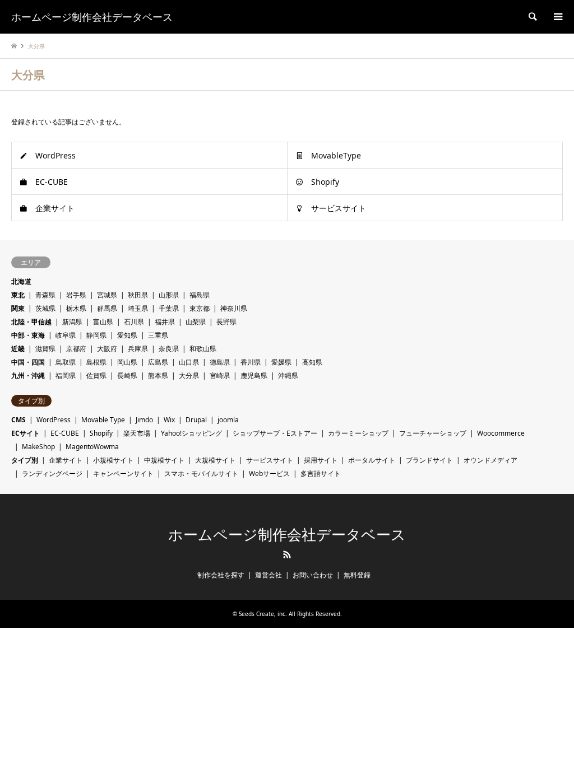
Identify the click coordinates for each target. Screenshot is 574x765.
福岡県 (65, 375)
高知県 (312, 362)
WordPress (55, 155)
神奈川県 (233, 308)
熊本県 (158, 375)
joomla (228, 420)
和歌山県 (202, 348)
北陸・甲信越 (31, 321)
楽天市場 (136, 433)
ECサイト (25, 433)
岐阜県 (65, 335)
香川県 (250, 362)
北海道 (21, 281)
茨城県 (45, 308)
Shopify (325, 181)
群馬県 (107, 308)
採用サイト (320, 460)
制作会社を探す (220, 575)
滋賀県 (45, 348)
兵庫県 (138, 348)
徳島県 (220, 362)
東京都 (199, 308)
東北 (18, 295)
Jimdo (144, 420)
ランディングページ (52, 473)
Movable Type (103, 420)
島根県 (96, 362)
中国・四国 (28, 362)
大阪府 (107, 348)
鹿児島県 (253, 375)
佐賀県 (96, 375)
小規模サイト (113, 460)
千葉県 (169, 308)
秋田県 (138, 295)
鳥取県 (65, 362)
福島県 (199, 295)
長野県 (226, 321)
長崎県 (127, 375)
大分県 (189, 375)
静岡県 (96, 335)
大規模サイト (215, 460)
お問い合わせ (313, 575)
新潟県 (72, 321)
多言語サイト (320, 473)
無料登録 (357, 575)
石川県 (134, 321)
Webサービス (269, 473)
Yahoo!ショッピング (191, 433)
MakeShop (38, 446)
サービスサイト (338, 208)
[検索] (532, 17)
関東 (18, 308)
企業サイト (55, 208)
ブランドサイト (429, 460)
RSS (287, 554)
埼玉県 (138, 308)
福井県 (165, 321)
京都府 (76, 348)
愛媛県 (281, 362)
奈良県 (169, 348)
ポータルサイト (371, 460)
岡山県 (127, 362)
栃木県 (76, 308)
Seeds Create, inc (262, 614)
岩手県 (76, 295)
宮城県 (107, 295)
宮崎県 (220, 375)
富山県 (103, 321)
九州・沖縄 (28, 375)
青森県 (45, 295)
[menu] (557, 17)
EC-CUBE (51, 181)
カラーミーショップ (358, 433)
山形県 (169, 295)
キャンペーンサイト (123, 473)
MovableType (336, 155)
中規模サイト (164, 460)
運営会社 (268, 575)
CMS (18, 420)
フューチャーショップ (432, 433)
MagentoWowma (92, 446)
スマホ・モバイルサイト (201, 473)
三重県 (158, 335)
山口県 (189, 362)
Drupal (196, 420)
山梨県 (196, 321)
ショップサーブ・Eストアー (275, 433)
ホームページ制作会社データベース (287, 534)
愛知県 (127, 335)
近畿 (18, 348)
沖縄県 (288, 375)
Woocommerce (501, 433)
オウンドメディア (490, 460)
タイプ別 (24, 460)
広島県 (158, 362)
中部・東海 (28, 335)
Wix (169, 420)
